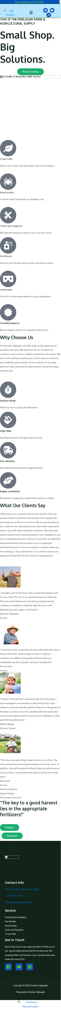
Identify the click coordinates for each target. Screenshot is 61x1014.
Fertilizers (6, 256)
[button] (31, 13)
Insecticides (7, 192)
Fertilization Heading (15, 917)
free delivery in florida (29, 2)
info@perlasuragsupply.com (19, 902)
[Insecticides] (8, 181)
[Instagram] (29, 966)
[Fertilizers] (8, 245)
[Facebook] (8, 966)
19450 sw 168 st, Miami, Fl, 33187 (22, 889)
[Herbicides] (8, 279)
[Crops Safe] (8, 148)
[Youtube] (19, 966)
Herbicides (6, 289)
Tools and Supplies (11, 225)
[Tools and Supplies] (8, 215)
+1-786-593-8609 (14, 895)
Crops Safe (6, 158)
